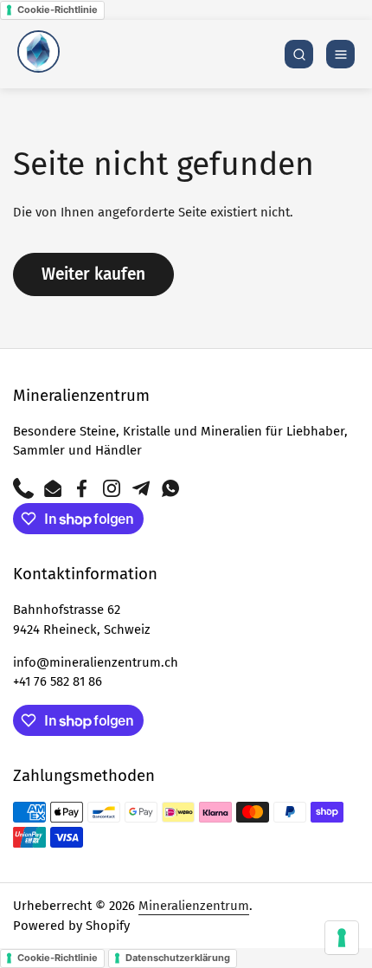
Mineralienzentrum (193, 905)
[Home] (38, 54)
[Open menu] (340, 54)
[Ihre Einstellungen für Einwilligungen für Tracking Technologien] (341, 937)
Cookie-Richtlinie (57, 9)
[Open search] (299, 54)
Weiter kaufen (93, 274)
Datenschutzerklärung (177, 958)
